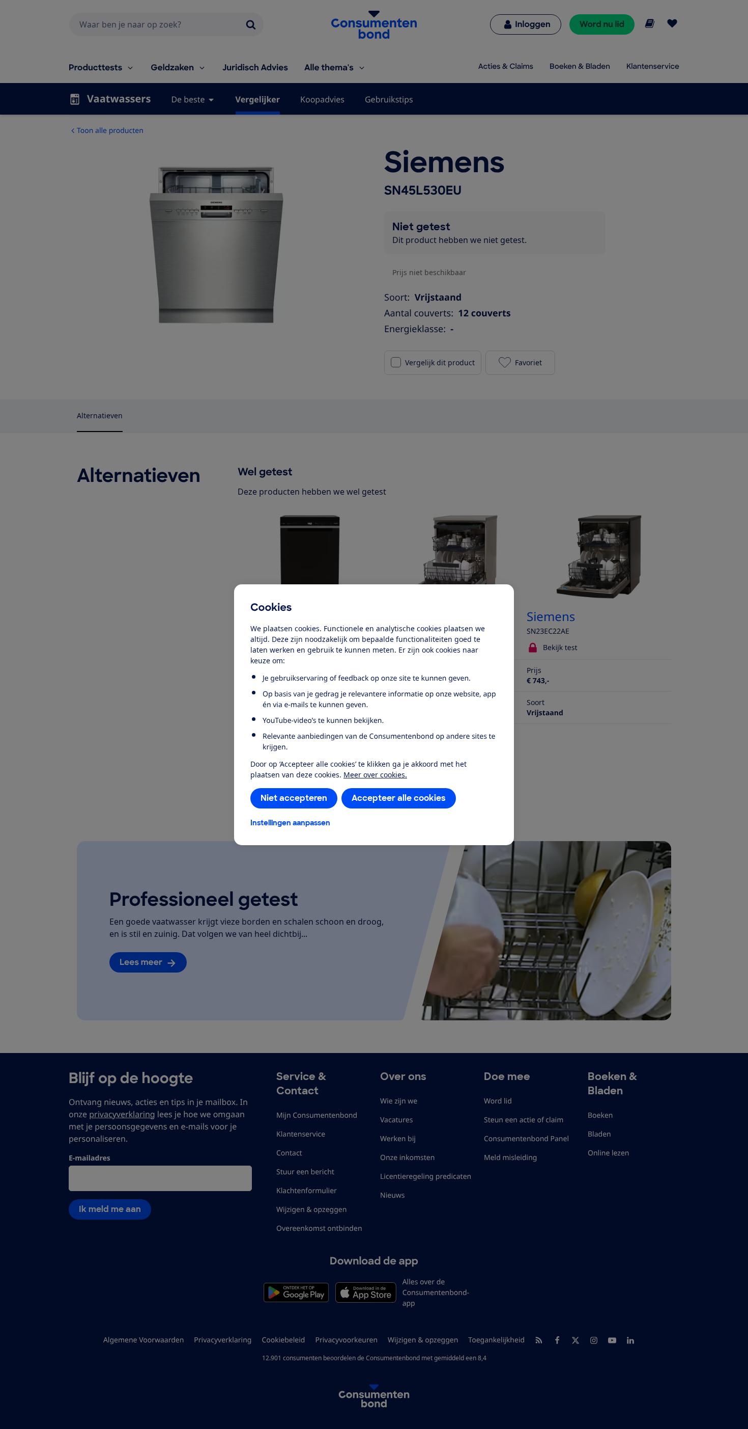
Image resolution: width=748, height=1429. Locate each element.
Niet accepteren (294, 798)
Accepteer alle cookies (399, 798)
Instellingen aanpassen (290, 822)
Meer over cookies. (375, 774)
